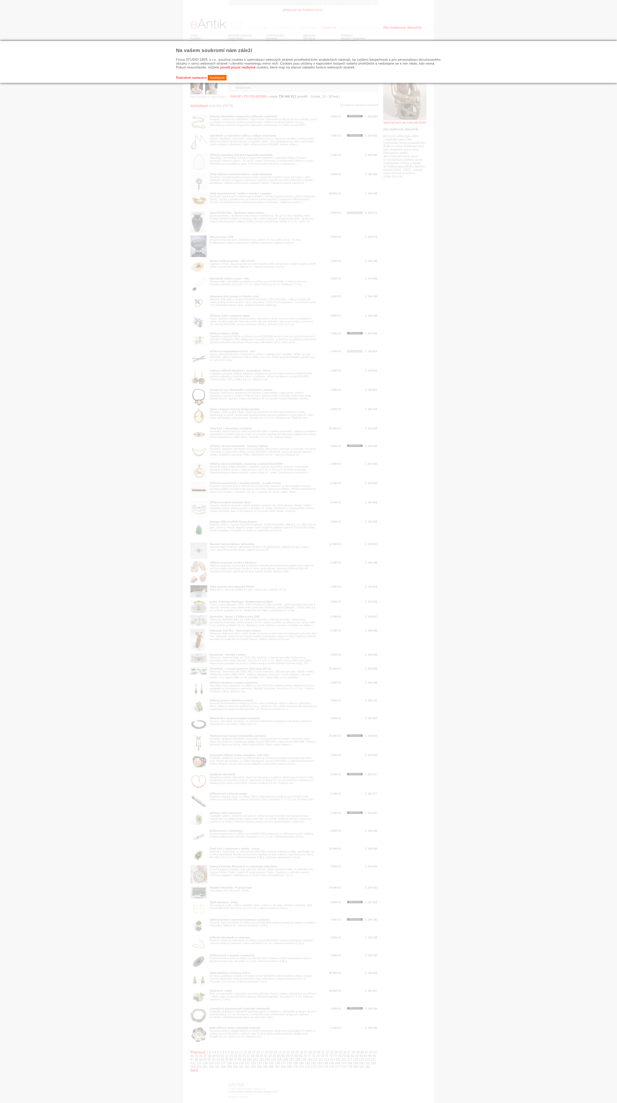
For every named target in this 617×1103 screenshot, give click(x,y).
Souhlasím (217, 78)
